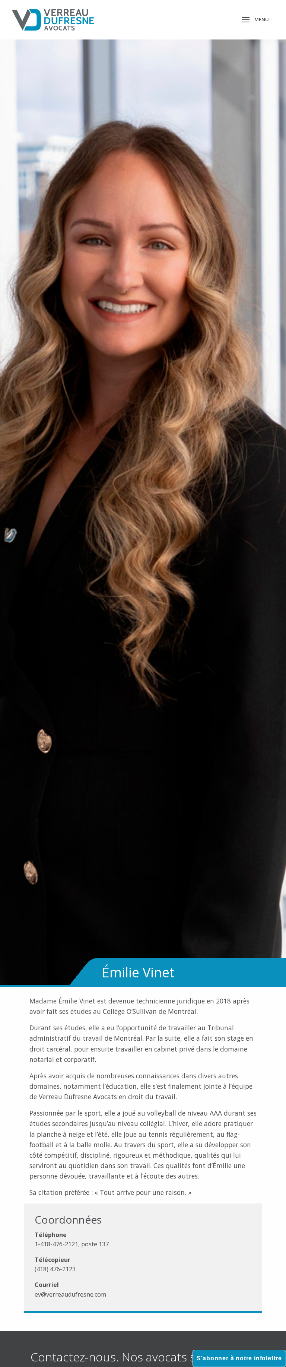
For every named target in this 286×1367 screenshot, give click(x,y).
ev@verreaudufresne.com (70, 1294)
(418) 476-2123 (55, 1269)
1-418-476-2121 (56, 1244)
